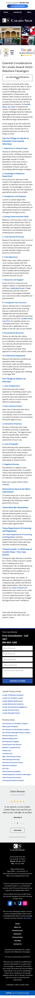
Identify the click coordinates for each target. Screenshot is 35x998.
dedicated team (17, 288)
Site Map (17, 941)
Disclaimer (17, 934)
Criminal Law (7, 753)
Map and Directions (17, 869)
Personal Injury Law (9, 735)
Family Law (6, 750)
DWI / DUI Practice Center (11, 756)
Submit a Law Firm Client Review (17, 837)
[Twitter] (15, 903)
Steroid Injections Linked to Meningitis (16, 774)
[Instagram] (25, 903)
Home (6, 12)
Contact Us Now (17, 681)
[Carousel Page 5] (23, 823)
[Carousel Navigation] (17, 823)
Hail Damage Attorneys (11, 759)
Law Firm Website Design (17, 993)
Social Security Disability (11, 771)
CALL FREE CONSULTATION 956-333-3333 (17, 77)
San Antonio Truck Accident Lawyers (15, 729)
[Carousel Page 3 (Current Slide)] (17, 823)
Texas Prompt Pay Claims (11, 777)
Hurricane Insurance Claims (12, 762)
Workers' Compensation (11, 747)
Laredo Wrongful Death (11, 713)
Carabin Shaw (8, 552)
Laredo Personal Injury (10, 710)
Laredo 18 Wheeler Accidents (13, 695)
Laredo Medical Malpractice (12, 701)
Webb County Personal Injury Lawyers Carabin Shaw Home (17, 20)
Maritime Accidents (9, 765)
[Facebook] (10, 903)
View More (17, 830)
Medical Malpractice (9, 738)
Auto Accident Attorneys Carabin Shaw (17, 894)
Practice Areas (8, 720)
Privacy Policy (17, 937)
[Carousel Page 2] (14, 823)
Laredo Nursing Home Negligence (14, 707)
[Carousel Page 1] (12, 823)
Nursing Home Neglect (10, 741)
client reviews (18, 588)
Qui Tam (5, 768)
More (29, 12)
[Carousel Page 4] (20, 823)
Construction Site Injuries (11, 744)
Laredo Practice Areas (11, 691)
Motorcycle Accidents (10, 726)
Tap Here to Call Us (17, 6)
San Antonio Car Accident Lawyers (15, 723)
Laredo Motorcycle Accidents (13, 704)
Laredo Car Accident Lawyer (12, 698)
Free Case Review (9, 632)
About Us (17, 927)
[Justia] (20, 903)
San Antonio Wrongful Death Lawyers (16, 732)
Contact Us (17, 12)
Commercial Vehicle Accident (13, 780)
